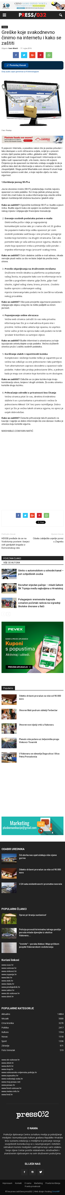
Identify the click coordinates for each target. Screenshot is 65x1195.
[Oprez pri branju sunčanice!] (9, 919)
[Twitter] (41, 1172)
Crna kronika (8, 1023)
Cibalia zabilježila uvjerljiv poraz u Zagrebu (48, 540)
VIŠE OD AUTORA (11, 562)
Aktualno (6, 1014)
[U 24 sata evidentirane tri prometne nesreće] (9, 888)
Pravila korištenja (53, 1183)
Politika (5, 1027)
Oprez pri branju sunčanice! (32, 915)
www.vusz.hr (7, 965)
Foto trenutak (8, 1050)
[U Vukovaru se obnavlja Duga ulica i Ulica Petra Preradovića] (9, 757)
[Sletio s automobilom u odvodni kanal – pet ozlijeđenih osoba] (9, 574)
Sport (4, 1041)
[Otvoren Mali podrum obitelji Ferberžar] (9, 714)
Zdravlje (5, 1045)
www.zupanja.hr (9, 974)
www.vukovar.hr (9, 968)
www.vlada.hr (8, 984)
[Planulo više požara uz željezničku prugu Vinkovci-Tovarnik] (9, 743)
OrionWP (56, 1191)
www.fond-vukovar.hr (11, 1088)
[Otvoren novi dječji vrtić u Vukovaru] (9, 728)
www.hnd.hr (7, 1094)
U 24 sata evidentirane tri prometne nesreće (40, 884)
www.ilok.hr (7, 977)
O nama (27, 1183)
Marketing (38, 1183)
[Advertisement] (32, 471)
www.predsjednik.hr (11, 987)
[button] (61, 15)
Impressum (7, 1183)
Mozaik (5, 1018)
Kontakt (18, 1183)
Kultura (5, 1032)
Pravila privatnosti (32, 1186)
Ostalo (4, 27)
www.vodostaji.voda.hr (12, 1078)
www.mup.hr (7, 1069)
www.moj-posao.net (11, 1082)
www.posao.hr (8, 1085)
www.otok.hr (7, 980)
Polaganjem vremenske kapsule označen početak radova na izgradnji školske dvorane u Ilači (39, 603)
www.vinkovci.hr (9, 971)
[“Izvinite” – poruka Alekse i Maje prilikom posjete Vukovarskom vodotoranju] (9, 947)
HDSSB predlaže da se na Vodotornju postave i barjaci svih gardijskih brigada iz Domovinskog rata (15, 543)
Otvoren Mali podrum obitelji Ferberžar (38, 710)
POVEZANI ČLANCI (12, 558)
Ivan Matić (13, 48)
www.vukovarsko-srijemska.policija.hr (19, 1072)
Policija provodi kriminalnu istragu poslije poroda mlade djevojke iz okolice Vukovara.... (40, 932)
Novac (5, 1036)
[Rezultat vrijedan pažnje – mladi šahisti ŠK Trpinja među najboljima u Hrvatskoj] (9, 588)
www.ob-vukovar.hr (11, 993)
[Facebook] (24, 1172)
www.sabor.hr (8, 990)
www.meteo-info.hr (10, 1091)
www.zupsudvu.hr (10, 1075)
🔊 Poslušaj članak (16, 65)
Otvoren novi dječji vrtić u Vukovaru (36, 725)
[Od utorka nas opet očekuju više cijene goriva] (9, 859)
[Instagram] (32, 1172)
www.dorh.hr (7, 1066)
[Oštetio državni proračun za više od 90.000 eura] (9, 699)
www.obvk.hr (8, 996)
